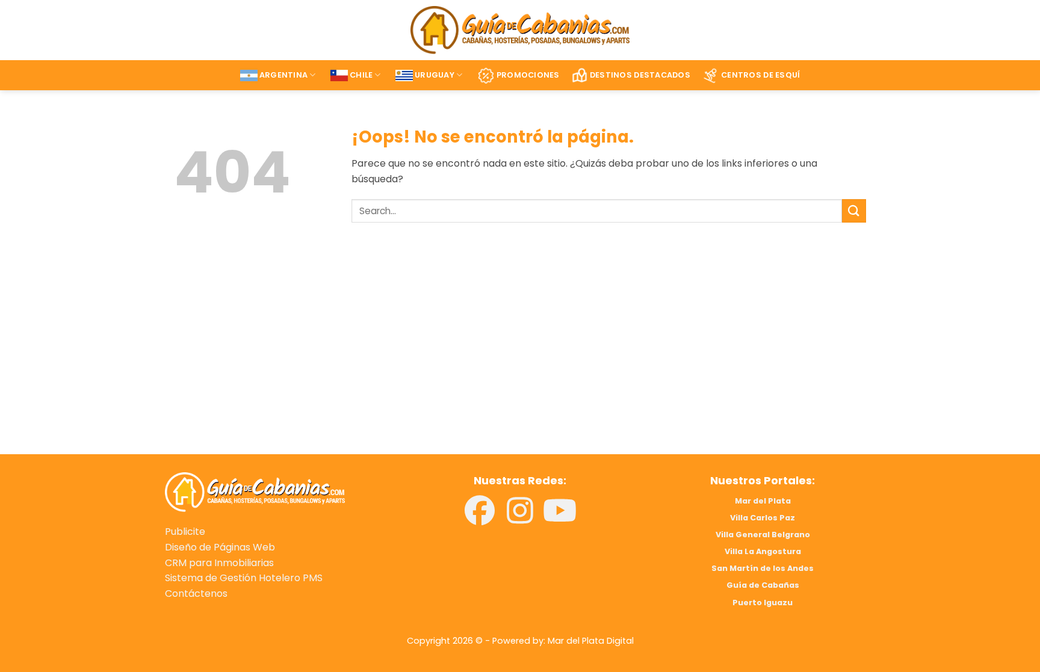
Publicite (185, 531)
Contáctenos (196, 593)
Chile (361, 75)
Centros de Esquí (760, 75)
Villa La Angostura (763, 551)
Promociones (528, 75)
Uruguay (434, 75)
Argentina (283, 75)
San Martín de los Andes (762, 568)
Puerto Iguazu (762, 602)
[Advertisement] (338, 355)
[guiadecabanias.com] (255, 491)
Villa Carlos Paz (762, 518)
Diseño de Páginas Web (220, 547)
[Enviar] (854, 211)
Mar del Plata (763, 501)
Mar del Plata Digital (591, 641)
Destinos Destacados (640, 75)
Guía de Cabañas (762, 585)
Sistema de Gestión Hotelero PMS (244, 578)
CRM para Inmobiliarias (219, 563)
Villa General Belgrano (763, 534)
